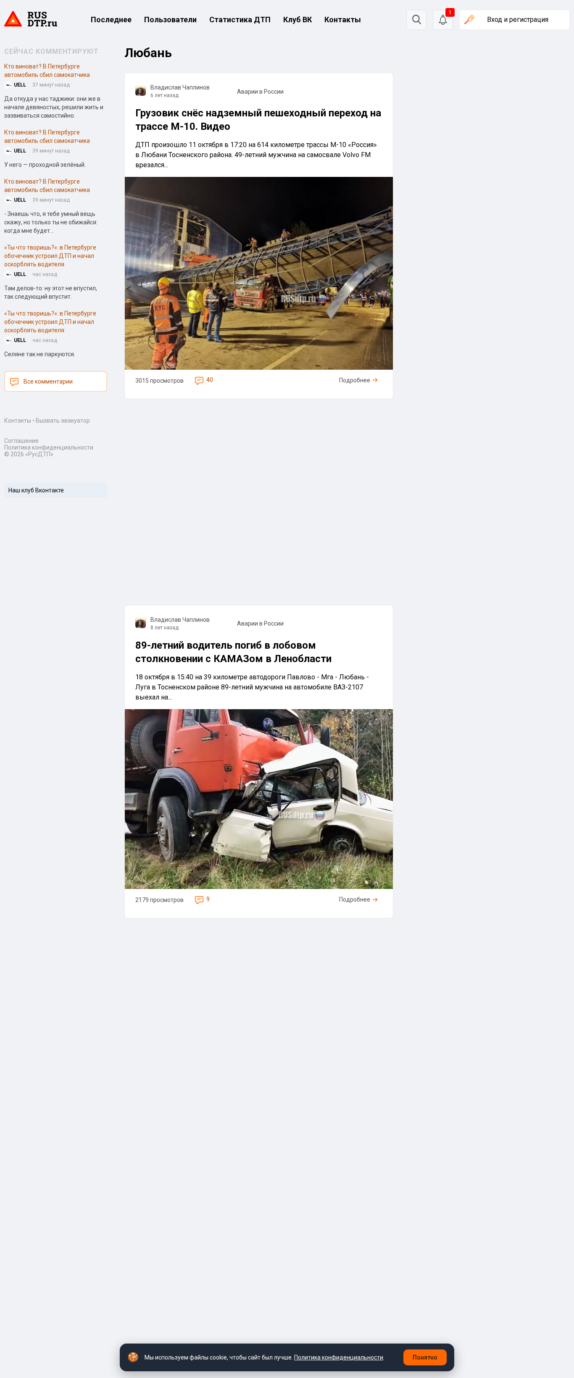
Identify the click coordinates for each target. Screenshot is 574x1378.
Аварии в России (260, 91)
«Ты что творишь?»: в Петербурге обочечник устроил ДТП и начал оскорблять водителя (50, 256)
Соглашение (21, 440)
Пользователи (170, 19)
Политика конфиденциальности (48, 447)
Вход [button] (517, 20)
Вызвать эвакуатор (63, 420)
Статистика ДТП (240, 19)
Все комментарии (48, 381)
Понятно (425, 1357)
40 (209, 379)
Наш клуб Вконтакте (36, 490)
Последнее (111, 19)
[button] (443, 20)
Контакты (342, 19)
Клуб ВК (297, 19)
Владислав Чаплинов (180, 87)
